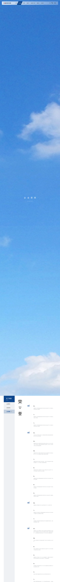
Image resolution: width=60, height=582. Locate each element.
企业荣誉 (9, 411)
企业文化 (8, 407)
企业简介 (8, 404)
